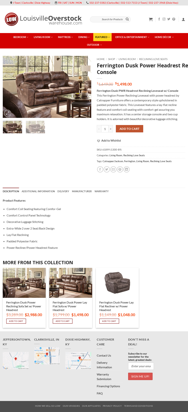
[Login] (183, 19)
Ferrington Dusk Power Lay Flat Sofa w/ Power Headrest (70, 306)
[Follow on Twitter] (168, 19)
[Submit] (127, 19)
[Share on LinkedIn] (127, 169)
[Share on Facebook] (100, 169)
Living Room (42, 37)
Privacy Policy (112, 405)
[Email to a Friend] (113, 169)
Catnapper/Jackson (113, 161)
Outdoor (93, 44)
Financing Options (108, 386)
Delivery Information (104, 365)
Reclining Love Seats (153, 59)
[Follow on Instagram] (163, 19)
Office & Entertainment (131, 37)
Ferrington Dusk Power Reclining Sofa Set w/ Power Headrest (23, 306)
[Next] (85, 87)
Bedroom (19, 37)
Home (101, 59)
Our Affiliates (91, 405)
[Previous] (9, 87)
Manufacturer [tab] (82, 191)
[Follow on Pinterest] (173, 19)
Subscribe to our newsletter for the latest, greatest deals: (140, 356)
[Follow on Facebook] (159, 19)
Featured (101, 37)
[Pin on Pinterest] (120, 169)
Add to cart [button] (16, 321)
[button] (151, 19)
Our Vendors (71, 405)
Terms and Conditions (138, 405)
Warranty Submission (104, 377)
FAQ (100, 393)
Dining (82, 37)
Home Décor (163, 37)
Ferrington (129, 161)
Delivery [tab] (63, 191)
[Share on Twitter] (107, 169)
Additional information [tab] (38, 191)
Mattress (64, 37)
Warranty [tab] (102, 191)
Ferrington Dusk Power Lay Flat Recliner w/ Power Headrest (116, 306)
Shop (111, 59)
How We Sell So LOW (47, 405)
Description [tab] (11, 191)
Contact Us (104, 355)
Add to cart (130, 128)
